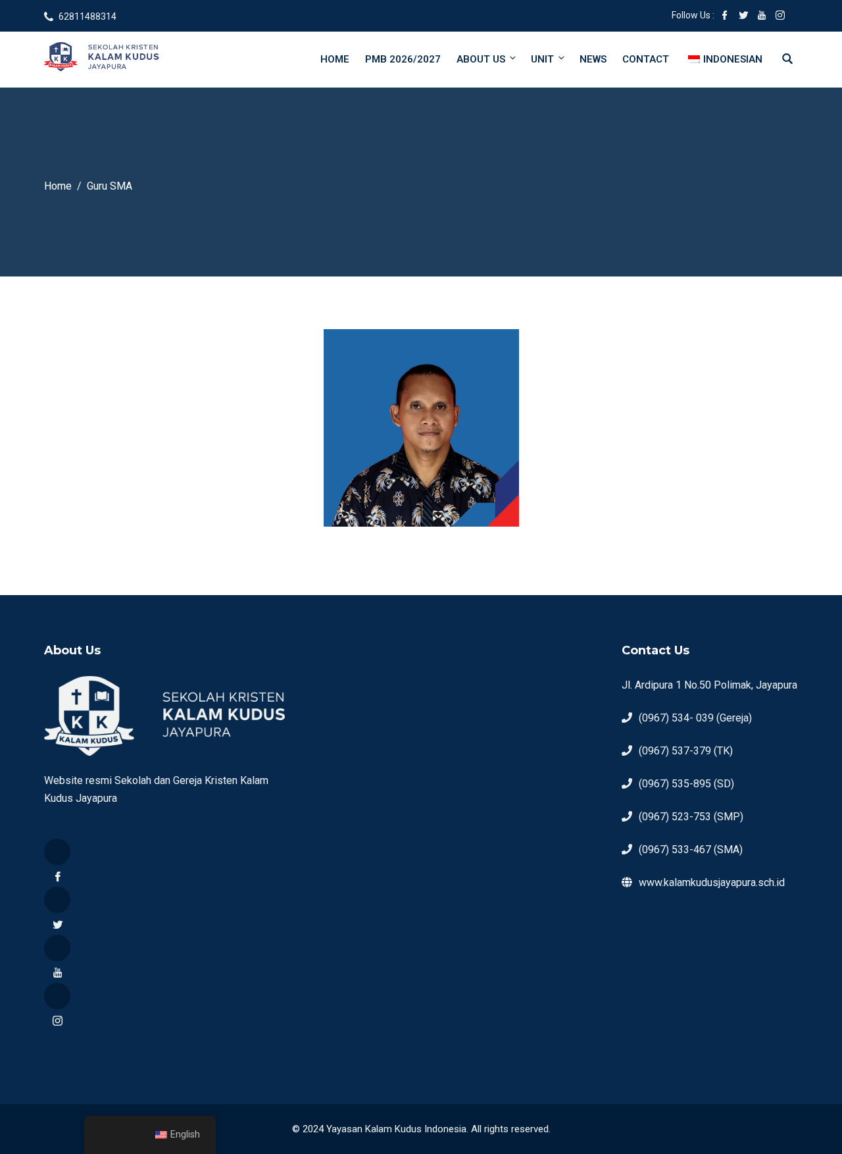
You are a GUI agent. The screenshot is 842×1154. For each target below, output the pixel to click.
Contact (645, 59)
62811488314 (87, 16)
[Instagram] (57, 996)
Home (334, 59)
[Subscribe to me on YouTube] (761, 16)
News (593, 59)
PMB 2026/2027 (403, 59)
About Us (481, 59)
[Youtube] (57, 948)
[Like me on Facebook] (725, 16)
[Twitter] (57, 900)
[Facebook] (57, 852)
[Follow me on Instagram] (780, 16)
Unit (542, 59)
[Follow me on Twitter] (743, 16)
